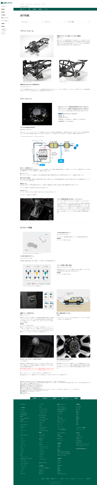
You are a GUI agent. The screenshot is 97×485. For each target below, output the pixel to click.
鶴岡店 (77, 419)
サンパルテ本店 (78, 406)
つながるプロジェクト (79, 436)
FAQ (58, 426)
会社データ (59, 472)
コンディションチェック (61, 419)
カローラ (22, 448)
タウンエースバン (42, 451)
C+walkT (40, 442)
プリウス (22, 451)
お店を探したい (41, 471)
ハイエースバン (41, 452)
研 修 (58, 463)
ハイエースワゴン (23, 445)
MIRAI (21, 453)
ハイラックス (22, 466)
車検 (58, 416)
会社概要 (58, 445)
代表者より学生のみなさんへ (61, 473)
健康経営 (58, 450)
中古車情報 (22, 419)
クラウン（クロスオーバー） (25, 463)
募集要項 (58, 470)
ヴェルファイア (23, 441)
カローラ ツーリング (23, 456)
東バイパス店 (78, 407)
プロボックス (41, 454)
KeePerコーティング (60, 406)
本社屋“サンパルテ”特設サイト (62, 455)
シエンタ (22, 443)
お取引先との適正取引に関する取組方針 (63, 451)
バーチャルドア (22, 409)
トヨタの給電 (59, 436)
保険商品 (58, 434)
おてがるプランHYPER (23, 413)
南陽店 (77, 422)
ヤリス (21, 431)
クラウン (22, 450)
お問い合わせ (3, 33)
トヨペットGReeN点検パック (61, 407)
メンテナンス (59, 414)
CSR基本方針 (88, 478)
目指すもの (59, 460)
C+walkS (40, 440)
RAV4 (40, 407)
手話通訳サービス (79, 438)
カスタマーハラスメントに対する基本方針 (63, 453)
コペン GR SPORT (42, 420)
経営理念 (58, 446)
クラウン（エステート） (24, 461)
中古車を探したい (41, 469)
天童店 (77, 411)
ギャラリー (46, 9)
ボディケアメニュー (60, 422)
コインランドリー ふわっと (80, 429)
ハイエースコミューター (43, 459)
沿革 (58, 448)
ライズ (40, 405)
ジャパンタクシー (42, 457)
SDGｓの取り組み (79, 440)
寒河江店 (77, 412)
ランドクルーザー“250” (43, 410)
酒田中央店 (77, 417)
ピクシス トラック (42, 435)
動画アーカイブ (59, 438)
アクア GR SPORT (42, 417)
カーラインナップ (23, 411)
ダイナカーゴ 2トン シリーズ (43, 447)
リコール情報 (3, 30)
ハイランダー (22, 468)
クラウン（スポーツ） (24, 465)
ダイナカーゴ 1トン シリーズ (43, 446)
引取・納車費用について (61, 411)
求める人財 (59, 462)
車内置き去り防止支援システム (62, 409)
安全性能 (40, 9)
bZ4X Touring (22, 473)
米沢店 (77, 421)
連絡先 (58, 467)
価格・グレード (23, 9)
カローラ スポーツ (23, 430)
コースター (41, 456)
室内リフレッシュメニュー (61, 421)
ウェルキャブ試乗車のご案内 (24, 418)
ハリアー (22, 470)
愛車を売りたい (41, 473)
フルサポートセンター (60, 427)
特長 (29, 9)
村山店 (77, 414)
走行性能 (34, 9)
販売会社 (58, 468)
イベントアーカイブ (60, 440)
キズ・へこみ (59, 424)
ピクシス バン (41, 437)
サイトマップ (3, 32)
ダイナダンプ (41, 449)
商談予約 (21, 416)
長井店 (77, 424)
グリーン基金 (78, 434)
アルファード (22, 440)
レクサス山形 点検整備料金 (61, 429)
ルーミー (22, 433)
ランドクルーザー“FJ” (42, 414)
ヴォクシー (22, 438)
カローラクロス (23, 460)
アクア (21, 428)
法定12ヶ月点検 (59, 417)
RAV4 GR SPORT (42, 429)
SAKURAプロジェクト (79, 442)
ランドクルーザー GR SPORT (43, 430)
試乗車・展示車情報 (23, 414)
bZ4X (21, 471)
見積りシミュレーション (24, 421)
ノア (21, 436)
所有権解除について (4, 29)
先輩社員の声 (59, 465)
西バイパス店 (78, 409)
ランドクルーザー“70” (24, 6)
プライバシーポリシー (80, 478)
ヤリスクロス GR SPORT (43, 427)
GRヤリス (40, 425)
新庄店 (77, 416)
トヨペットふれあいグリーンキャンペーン (82, 445)
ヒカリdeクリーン (60, 412)
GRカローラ (41, 422)
